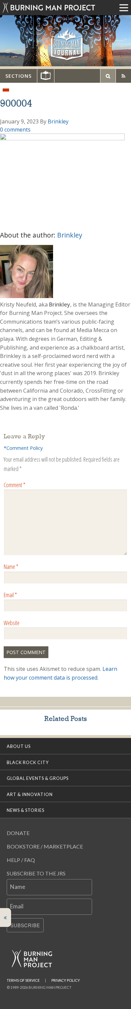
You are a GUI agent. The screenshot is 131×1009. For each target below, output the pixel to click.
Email (10, 595)
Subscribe (25, 925)
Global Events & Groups (38, 778)
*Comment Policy (23, 448)
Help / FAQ (21, 860)
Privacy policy (65, 980)
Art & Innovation (30, 794)
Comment (14, 485)
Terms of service (23, 980)
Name (11, 567)
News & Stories (25, 810)
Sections (18, 76)
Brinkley (58, 121)
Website (11, 623)
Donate (18, 833)
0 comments (15, 129)
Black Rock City (28, 762)
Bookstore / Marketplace (45, 846)
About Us (19, 746)
